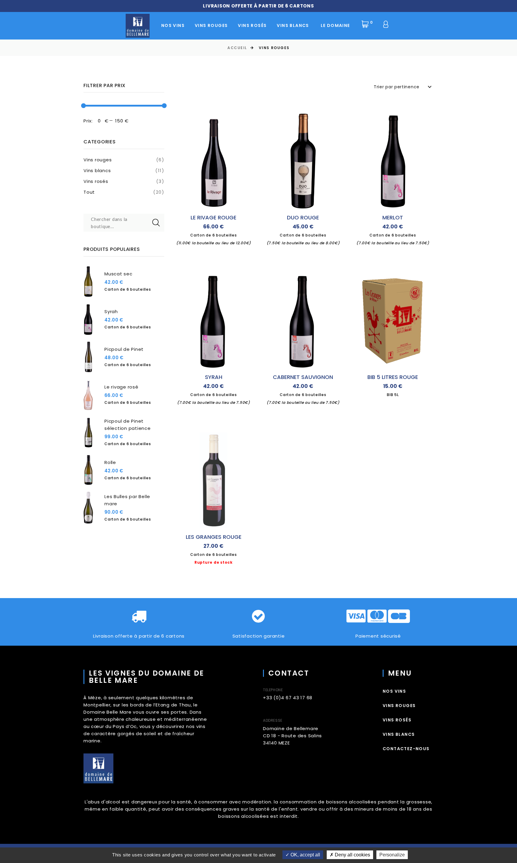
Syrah (111, 311)
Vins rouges (97, 160)
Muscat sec (118, 274)
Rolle (110, 462)
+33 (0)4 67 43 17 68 (287, 697)
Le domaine (335, 25)
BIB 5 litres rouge (392, 377)
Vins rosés (95, 181)
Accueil (237, 47)
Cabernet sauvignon (303, 377)
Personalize (392, 854)
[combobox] (404, 86)
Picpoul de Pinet (124, 349)
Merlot (392, 217)
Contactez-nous (406, 749)
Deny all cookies (352, 854)
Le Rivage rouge (213, 217)
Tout (89, 192)
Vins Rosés (252, 25)
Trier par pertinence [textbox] (396, 87)
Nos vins (173, 25)
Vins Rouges (211, 25)
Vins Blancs (293, 25)
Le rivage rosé (121, 387)
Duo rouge (303, 217)
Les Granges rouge (213, 537)
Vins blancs (97, 170)
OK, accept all (304, 854)
